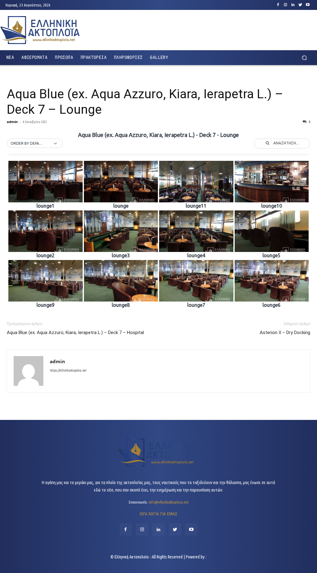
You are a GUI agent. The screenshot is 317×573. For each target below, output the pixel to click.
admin (12, 121)
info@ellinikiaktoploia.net (169, 502)
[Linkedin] (293, 5)
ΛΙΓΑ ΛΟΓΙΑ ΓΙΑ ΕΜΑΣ (158, 513)
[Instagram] (285, 5)
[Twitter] (300, 5)
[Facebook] (278, 5)
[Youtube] (307, 5)
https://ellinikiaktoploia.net (68, 370)
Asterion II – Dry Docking (285, 332)
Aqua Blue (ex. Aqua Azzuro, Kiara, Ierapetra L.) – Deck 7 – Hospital (75, 332)
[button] (304, 57)
